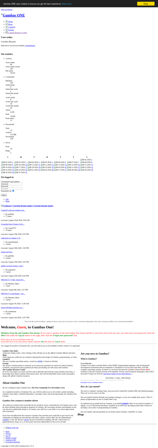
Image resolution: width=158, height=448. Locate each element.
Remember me (6, 191)
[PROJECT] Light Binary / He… (13, 294)
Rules (8, 432)
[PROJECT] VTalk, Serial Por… (13, 280)
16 (13, 167)
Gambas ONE (11, 440)
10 (26, 165)
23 (13, 170)
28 (79, 170)
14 (79, 165)
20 (66, 167)
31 (26, 172)
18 (39, 167)
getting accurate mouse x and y (12, 266)
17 (26, 167)
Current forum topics (43, 206)
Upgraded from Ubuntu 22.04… (13, 224)
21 (79, 167)
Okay (146, 3)
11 (39, 165)
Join (7, 199)
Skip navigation (6, 10)
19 (53, 167)
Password (4, 186)
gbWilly (40, 361)
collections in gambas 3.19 (10, 238)
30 (13, 172)
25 (39, 170)
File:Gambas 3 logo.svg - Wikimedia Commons (92, 382)
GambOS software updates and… (13, 210)
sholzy (26, 420)
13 (66, 165)
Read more (66, 3)
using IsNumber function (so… (12, 308)
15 (92, 165)
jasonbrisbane (30, 46)
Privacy (8, 434)
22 (92, 167)
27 (66, 170)
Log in (8, 436)
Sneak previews (6, 252)
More (7, 201)
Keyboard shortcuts (13, 442)
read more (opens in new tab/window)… (118, 374)
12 (53, 165)
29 (92, 170)
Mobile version (11, 438)
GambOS (125, 403)
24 (26, 170)
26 (53, 170)
